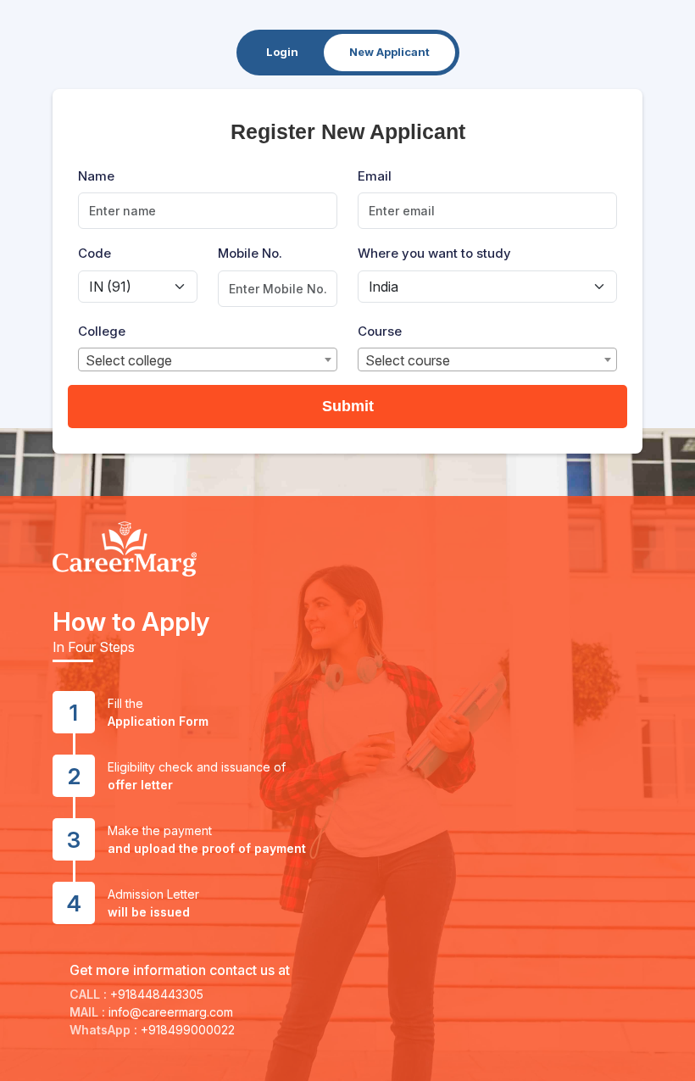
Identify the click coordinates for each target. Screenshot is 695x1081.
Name (96, 176)
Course (380, 331)
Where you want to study (434, 253)
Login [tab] (282, 52)
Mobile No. (250, 253)
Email (375, 176)
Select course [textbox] (407, 360)
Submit (348, 406)
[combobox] (207, 359)
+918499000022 (188, 1029)
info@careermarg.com (170, 1012)
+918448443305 (156, 994)
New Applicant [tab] (389, 52)
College (101, 331)
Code (94, 253)
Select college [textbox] (129, 360)
